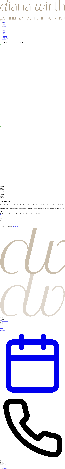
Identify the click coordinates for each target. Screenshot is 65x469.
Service (2, 35)
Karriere (4, 24)
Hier (0, 214)
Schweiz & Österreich (5, 38)
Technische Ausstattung (5, 23)
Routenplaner (1, 328)
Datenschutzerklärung (15, 226)
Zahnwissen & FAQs (4, 39)
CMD (3, 33)
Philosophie (4, 22)
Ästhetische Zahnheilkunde (6, 29)
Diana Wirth (4, 26)
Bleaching (4, 30)
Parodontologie (4, 34)
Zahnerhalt (4, 31)
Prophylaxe (4, 28)
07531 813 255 (2, 320)
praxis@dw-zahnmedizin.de (5, 321)
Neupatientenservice (5, 36)
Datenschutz (4, 330)
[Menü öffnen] (0, 20)
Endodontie (4, 32)
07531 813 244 (2, 190)
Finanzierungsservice (5, 37)
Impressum (1, 330)
